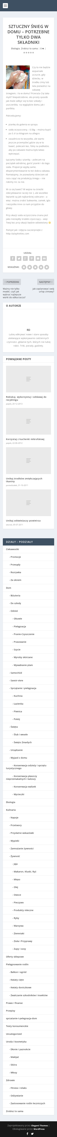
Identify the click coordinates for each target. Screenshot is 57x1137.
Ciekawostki (12, 549)
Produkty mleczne (23, 910)
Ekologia (15, 48)
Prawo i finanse (14, 1002)
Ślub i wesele (21, 734)
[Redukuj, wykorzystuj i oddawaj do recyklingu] (28, 379)
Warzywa (18, 925)
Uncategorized (14, 1033)
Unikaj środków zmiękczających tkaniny (24, 480)
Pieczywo (19, 902)
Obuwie (18, 618)
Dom (8, 587)
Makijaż (15, 1057)
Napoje (14, 817)
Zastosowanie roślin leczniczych (28, 1103)
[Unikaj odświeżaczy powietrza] (28, 502)
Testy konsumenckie (17, 1026)
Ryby (16, 918)
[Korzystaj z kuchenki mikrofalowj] (28, 421)
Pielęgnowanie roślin (17, 964)
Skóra (14, 1064)
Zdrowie (10, 1080)
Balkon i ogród (18, 972)
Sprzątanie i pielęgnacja (23, 688)
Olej (16, 887)
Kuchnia (18, 695)
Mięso (17, 879)
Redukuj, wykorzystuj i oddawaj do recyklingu (26, 398)
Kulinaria (11, 809)
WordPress (39, 1129)
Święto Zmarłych (23, 742)
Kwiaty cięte (17, 979)
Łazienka (18, 703)
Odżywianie (17, 1095)
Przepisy (10, 1010)
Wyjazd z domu (19, 757)
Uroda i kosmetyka (16, 1041)
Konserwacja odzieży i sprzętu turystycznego (26, 767)
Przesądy (15, 564)
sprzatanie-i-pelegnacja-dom (21, 1018)
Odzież (14, 610)
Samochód (16, 672)
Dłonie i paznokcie (20, 1049)
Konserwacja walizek (25, 786)
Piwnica (18, 711)
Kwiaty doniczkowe (21, 987)
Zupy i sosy (20, 948)
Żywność (15, 856)
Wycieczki (19, 794)
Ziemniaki (19, 933)
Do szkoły (16, 603)
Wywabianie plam (23, 665)
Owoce (17, 894)
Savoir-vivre (17, 680)
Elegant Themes (39, 1125)
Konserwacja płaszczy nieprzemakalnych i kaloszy (21, 777)
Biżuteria (15, 595)
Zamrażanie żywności (22, 848)
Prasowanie (20, 641)
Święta (14, 726)
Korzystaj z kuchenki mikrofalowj (25, 439)
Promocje (16, 556)
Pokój (17, 719)
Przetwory (16, 825)
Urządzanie (17, 750)
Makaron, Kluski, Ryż (25, 871)
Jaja (16, 863)
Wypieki (15, 840)
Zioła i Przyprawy (23, 941)
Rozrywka (16, 572)
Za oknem (16, 579)
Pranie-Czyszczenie (24, 634)
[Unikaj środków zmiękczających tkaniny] (28, 460)
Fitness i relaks (19, 1087)
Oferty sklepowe (15, 956)
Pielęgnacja (20, 626)
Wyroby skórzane (23, 657)
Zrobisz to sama (29, 48)
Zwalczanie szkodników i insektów (29, 995)
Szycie (17, 649)
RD (28, 330)
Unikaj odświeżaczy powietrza (23, 520)
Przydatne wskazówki (22, 832)
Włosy (14, 1072)
